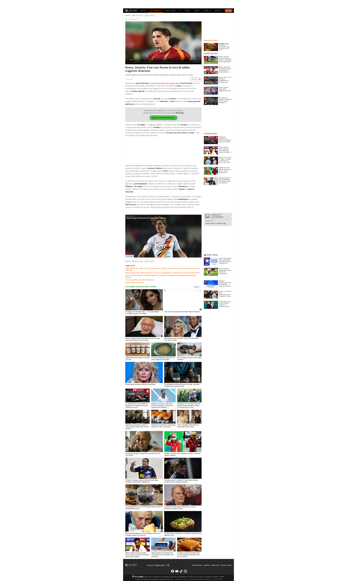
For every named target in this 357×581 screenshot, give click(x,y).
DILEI (196, 576)
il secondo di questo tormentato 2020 (165, 83)
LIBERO (146, 576)
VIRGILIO (150, 576)
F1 (180, 10)
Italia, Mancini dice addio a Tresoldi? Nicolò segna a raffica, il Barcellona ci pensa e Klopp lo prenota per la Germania (162, 269)
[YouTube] (176, 572)
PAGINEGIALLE (157, 576)
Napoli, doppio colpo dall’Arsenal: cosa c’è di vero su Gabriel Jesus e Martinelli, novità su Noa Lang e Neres (162, 273)
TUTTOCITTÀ (191, 576)
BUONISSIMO (215, 576)
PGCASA (176, 576)
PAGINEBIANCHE (183, 576)
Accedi (228, 10)
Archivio (229, 565)
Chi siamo (137, 579)
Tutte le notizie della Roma (134, 282)
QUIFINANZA (208, 576)
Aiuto (172, 579)
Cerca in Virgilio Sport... (157, 565)
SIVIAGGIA (201, 576)
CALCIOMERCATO (155, 10)
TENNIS (197, 10)
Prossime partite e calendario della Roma (139, 280)
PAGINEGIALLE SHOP (167, 576)
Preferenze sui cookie (164, 579)
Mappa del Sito (215, 565)
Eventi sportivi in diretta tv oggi (216, 223)
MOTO (187, 10)
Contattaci (207, 565)
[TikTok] (181, 572)
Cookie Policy (155, 579)
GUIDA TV (207, 10)
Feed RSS (223, 565)
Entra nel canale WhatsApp (164, 118)
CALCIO (143, 10)
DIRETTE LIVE (170, 10)
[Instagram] (185, 572)
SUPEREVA (222, 576)
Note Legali (143, 579)
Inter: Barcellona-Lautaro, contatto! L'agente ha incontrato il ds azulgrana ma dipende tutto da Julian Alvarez (160, 276)
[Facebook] (172, 572)
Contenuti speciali (197, 565)
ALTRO (217, 10)
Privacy (149, 579)
